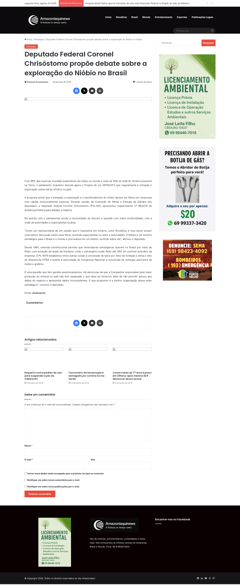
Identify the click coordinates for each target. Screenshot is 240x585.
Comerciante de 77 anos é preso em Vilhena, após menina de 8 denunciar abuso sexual (132, 376)
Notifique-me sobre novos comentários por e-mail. (53, 480)
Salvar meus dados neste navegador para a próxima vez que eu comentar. (65, 473)
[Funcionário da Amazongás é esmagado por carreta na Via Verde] (88, 359)
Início (29, 39)
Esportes (182, 17)
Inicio (108, 17)
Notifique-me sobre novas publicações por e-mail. (53, 486)
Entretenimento (163, 17)
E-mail (28, 459)
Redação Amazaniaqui (37, 82)
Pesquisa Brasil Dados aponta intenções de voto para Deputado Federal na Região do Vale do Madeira (137, 3)
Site (93, 459)
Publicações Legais (202, 17)
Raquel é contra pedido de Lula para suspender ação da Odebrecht (43, 376)
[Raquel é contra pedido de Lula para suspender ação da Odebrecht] (44, 359)
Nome (28, 445)
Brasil (134, 17)
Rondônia (121, 17)
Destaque (39, 39)
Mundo (146, 17)
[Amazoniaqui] (48, 20)
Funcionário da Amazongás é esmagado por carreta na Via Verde (86, 376)
